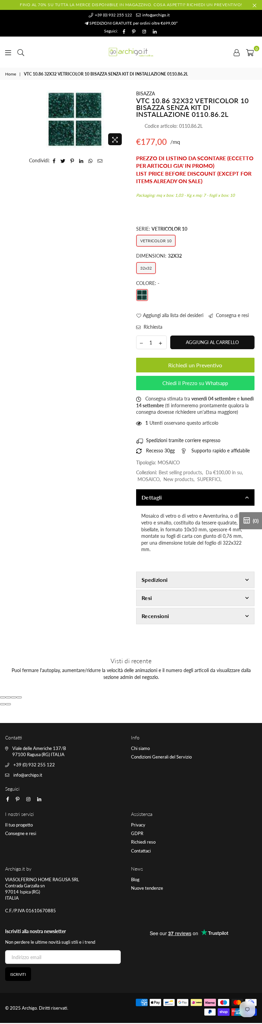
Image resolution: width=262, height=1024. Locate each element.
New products (178, 479)
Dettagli (152, 497)
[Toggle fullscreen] (13, 697)
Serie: (161, 229)
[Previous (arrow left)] (2, 704)
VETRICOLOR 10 (156, 240)
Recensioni (155, 616)
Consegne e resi (20, 833)
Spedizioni (155, 579)
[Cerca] (20, 52)
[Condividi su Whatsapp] (90, 160)
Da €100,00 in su (224, 472)
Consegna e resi (232, 315)
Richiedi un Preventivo (195, 365)
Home (10, 74)
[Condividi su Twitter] (63, 160)
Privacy (138, 825)
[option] (75, 119)
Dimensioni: (159, 256)
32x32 (146, 268)
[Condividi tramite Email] (100, 160)
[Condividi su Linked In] (81, 160)
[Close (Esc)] (2, 697)
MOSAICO (148, 479)
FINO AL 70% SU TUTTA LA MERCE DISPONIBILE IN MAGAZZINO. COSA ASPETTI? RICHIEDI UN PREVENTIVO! (131, 4)
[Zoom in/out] (19, 697)
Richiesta (152, 327)
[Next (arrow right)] (8, 704)
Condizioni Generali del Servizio (161, 757)
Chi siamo (140, 748)
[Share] (8, 697)
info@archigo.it (155, 14)
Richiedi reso (143, 842)
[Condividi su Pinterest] (72, 160)
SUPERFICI (208, 479)
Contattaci (141, 851)
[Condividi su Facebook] (54, 160)
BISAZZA (145, 93)
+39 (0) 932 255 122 (113, 14)
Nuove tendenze (147, 888)
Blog (135, 879)
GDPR (137, 833)
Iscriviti (18, 974)
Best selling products (180, 472)
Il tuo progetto (19, 825)
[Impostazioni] (237, 52)
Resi (147, 598)
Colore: (147, 283)
